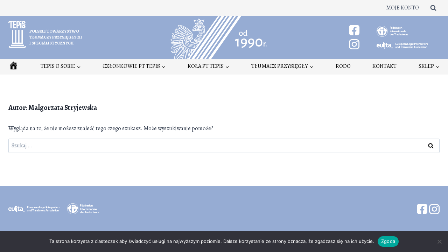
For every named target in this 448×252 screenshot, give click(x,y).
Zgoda (388, 241)
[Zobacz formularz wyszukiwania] (433, 7)
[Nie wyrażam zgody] (439, 241)
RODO (343, 66)
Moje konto (402, 8)
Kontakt (384, 66)
